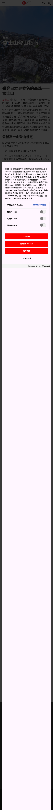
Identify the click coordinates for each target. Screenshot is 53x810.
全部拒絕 (26, 236)
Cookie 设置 (26, 258)
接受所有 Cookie (26, 244)
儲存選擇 (26, 251)
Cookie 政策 (27, 198)
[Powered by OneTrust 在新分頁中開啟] (39, 266)
